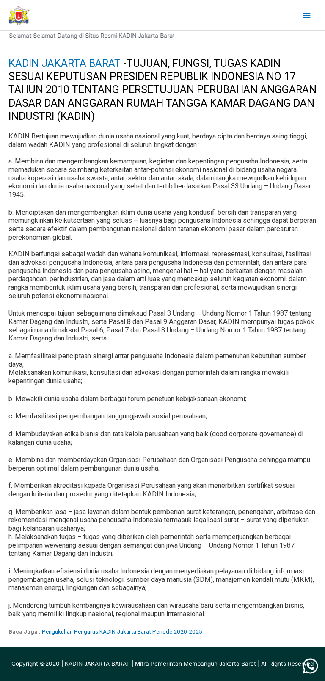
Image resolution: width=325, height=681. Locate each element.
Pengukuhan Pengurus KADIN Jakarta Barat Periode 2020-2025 (122, 631)
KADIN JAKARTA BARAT (65, 63)
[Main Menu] (307, 15)
